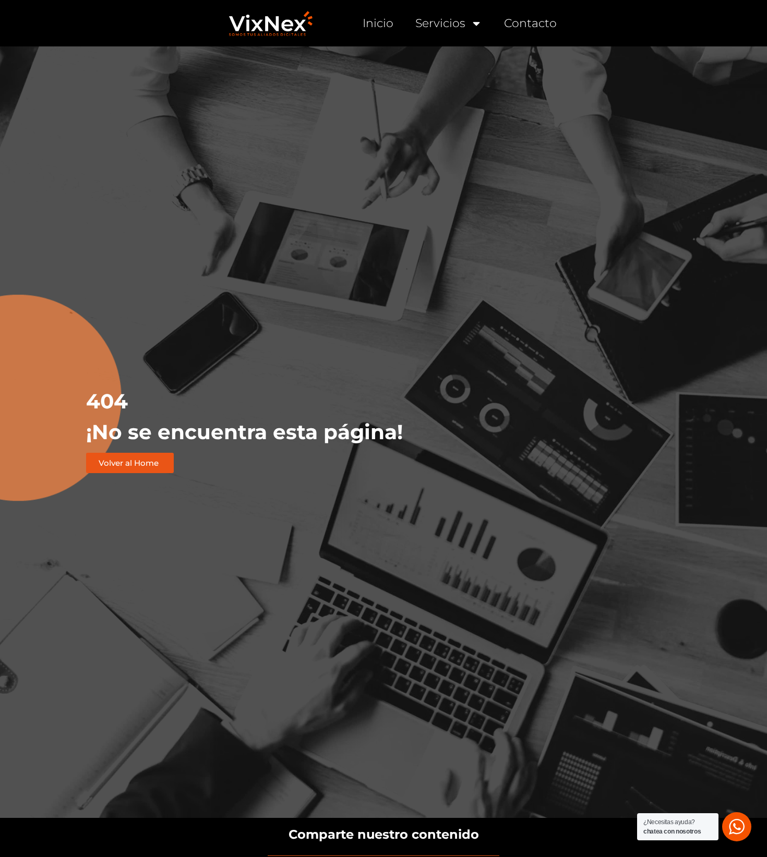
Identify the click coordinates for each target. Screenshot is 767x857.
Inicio (378, 23)
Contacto (530, 23)
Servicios (440, 23)
